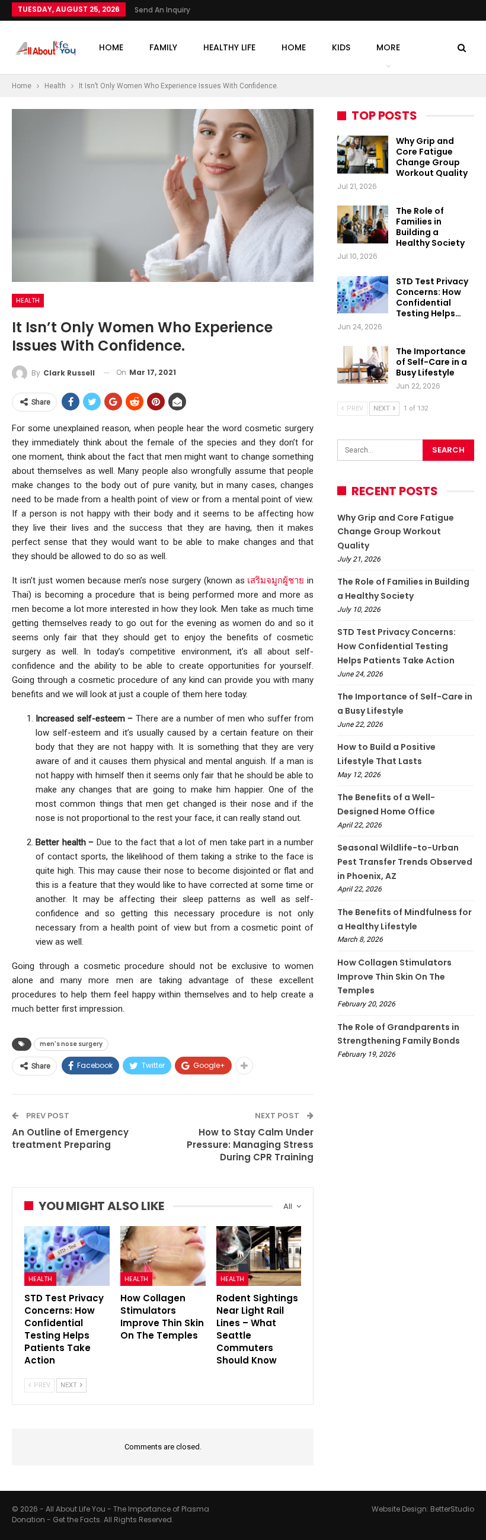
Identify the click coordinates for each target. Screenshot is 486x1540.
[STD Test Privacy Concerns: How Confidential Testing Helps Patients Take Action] (67, 1256)
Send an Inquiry (162, 10)
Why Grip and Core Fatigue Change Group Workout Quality (432, 157)
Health (28, 300)
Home (111, 47)
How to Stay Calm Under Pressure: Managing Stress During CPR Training (250, 1144)
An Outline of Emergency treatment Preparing (70, 1138)
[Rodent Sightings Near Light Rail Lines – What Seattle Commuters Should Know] (259, 1256)
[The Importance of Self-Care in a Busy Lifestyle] (362, 365)
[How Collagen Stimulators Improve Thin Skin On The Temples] (163, 1256)
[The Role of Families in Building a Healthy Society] (362, 224)
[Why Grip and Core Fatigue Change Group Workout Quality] (362, 155)
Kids (341, 47)
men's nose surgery (71, 1044)
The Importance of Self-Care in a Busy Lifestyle (431, 361)
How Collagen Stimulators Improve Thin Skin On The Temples (394, 977)
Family (163, 47)
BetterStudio (452, 1509)
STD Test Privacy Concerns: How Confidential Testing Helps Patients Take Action (396, 646)
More (388, 47)
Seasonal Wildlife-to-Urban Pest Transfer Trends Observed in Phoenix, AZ (404, 862)
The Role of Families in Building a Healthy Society (430, 227)
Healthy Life (229, 47)
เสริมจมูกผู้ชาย (275, 580)
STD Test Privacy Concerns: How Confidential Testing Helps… (432, 297)
